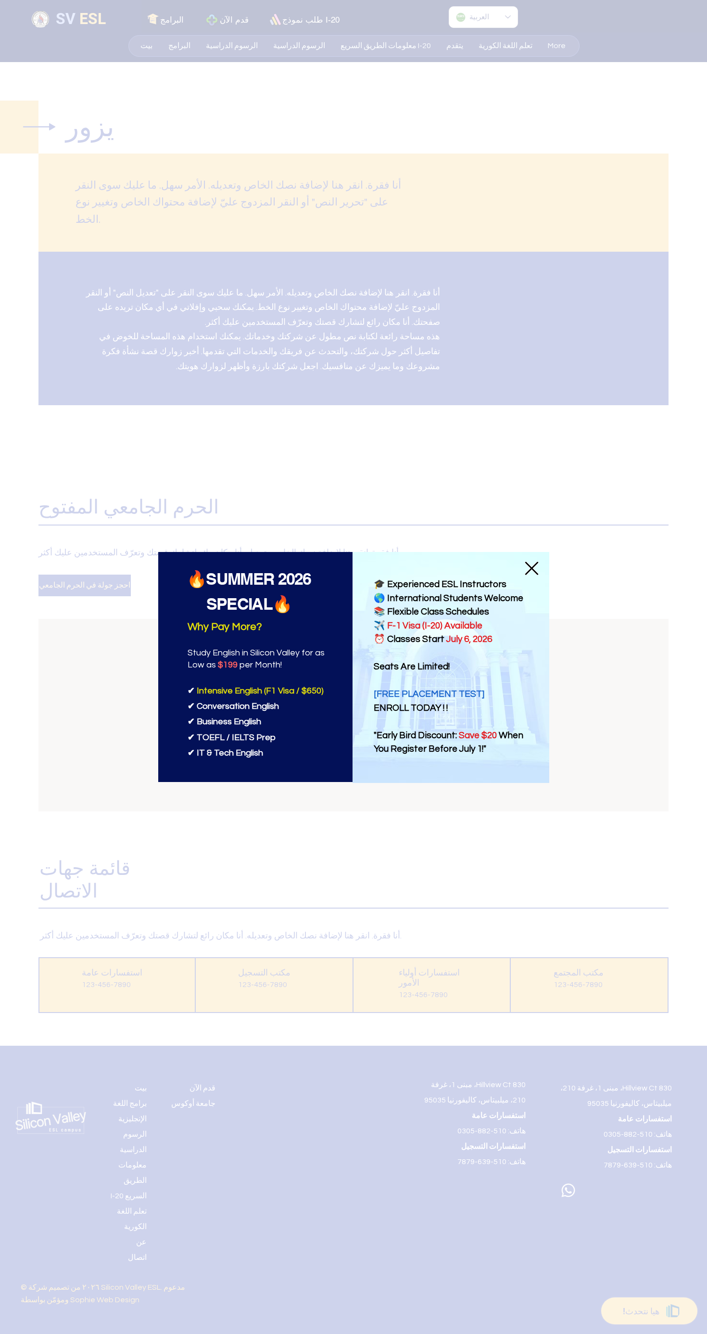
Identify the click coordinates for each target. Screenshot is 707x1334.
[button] (531, 568)
